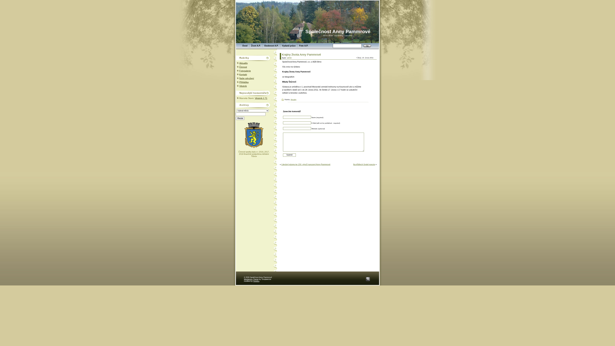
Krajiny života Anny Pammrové (301, 54)
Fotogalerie (245, 71)
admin (289, 58)
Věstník (243, 86)
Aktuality (243, 63)
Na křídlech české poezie (364, 164)
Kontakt (243, 74)
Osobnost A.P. (271, 46)
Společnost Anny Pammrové (337, 31)
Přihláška (244, 82)
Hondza (256, 281)
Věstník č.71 (261, 98)
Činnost (243, 67)
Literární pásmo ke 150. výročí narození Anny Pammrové (305, 164)
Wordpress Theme (251, 279)
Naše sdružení (246, 78)
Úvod (244, 46)
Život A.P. (256, 46)
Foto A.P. (303, 46)
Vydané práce (288, 46)
